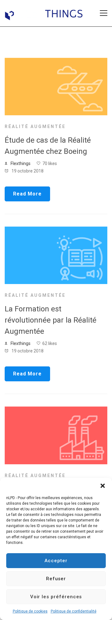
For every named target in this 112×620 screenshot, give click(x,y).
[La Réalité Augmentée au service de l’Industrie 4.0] (56, 410)
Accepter (56, 560)
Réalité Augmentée (35, 126)
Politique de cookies (30, 611)
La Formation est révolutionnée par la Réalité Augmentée (50, 320)
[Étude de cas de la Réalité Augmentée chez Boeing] (56, 61)
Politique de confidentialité (73, 611)
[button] (103, 486)
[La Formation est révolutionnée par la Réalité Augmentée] (56, 230)
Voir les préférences (56, 596)
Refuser (56, 578)
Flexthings (20, 163)
